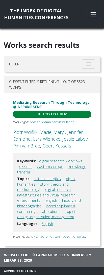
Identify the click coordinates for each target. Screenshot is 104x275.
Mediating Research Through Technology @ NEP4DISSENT (51, 104)
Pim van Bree (26, 146)
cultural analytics (47, 178)
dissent (25, 166)
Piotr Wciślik (25, 132)
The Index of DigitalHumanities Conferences (36, 14)
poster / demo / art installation (52, 122)
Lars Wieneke (46, 139)
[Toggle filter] (88, 64)
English (47, 223)
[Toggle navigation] (93, 14)
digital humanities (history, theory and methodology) (46, 184)
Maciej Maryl (52, 132)
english (51, 200)
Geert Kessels (56, 146)
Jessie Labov (75, 139)
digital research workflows (60, 161)
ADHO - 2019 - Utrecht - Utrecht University (58, 236)
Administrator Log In (20, 271)
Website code (17, 255)
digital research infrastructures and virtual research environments (46, 195)
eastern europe (50, 166)
